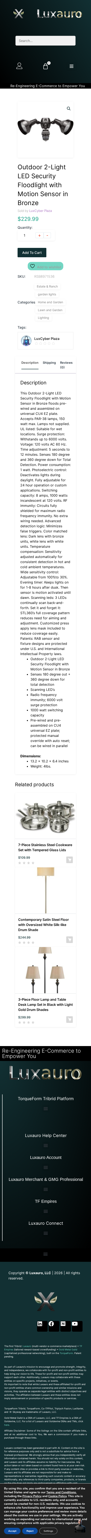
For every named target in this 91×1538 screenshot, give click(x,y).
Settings (48, 1531)
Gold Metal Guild (68, 1349)
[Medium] (65, 1326)
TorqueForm (66, 1353)
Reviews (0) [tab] (66, 365)
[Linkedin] (42, 1326)
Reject (29, 1531)
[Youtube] (77, 1326)
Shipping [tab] (49, 362)
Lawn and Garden (50, 310)
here (6, 1424)
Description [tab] (30, 362)
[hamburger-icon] (71, 66)
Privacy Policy (31, 1496)
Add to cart (32, 252)
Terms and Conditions (61, 1492)
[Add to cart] (69, 860)
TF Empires (46, 1201)
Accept (12, 1531)
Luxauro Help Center (46, 1135)
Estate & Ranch (47, 286)
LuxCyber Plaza (40, 211)
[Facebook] (54, 1326)
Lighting (43, 317)
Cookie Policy (57, 1496)
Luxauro (27, 1346)
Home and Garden (50, 302)
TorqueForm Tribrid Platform (46, 1098)
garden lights (47, 294)
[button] (69, 108)
